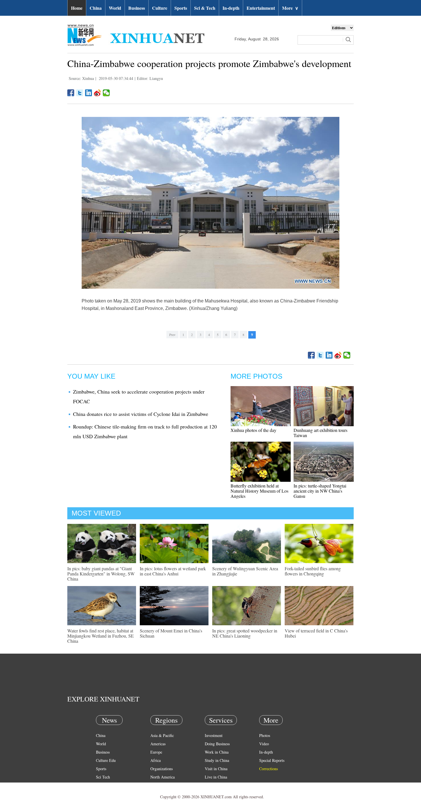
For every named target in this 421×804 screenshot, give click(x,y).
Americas (158, 743)
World (115, 8)
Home (76, 8)
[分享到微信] (106, 92)
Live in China (216, 777)
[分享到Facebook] (70, 92)
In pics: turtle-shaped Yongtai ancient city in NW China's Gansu (320, 491)
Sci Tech (103, 777)
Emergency (214, 785)
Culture (159, 8)
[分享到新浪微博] (97, 92)
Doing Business (217, 743)
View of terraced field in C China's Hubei (316, 633)
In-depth (231, 8)
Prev (172, 334)
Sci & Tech (204, 8)
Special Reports (271, 760)
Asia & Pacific (162, 735)
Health (101, 785)
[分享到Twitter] (79, 92)
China (96, 8)
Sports (180, 8)
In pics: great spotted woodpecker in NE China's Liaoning (244, 633)
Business (136, 8)
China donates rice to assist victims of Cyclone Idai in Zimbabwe (140, 413)
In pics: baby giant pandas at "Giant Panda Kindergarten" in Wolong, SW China (101, 573)
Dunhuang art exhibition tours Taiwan (320, 432)
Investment (214, 735)
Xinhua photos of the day (253, 430)
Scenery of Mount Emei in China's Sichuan (171, 633)
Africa (155, 760)
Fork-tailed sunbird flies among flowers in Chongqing (313, 571)
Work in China (217, 752)
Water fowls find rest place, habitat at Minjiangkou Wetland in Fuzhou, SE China (100, 636)
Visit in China (216, 768)
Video (264, 743)
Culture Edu (106, 760)
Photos (264, 735)
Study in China (217, 760)
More (290, 8)
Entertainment (261, 8)
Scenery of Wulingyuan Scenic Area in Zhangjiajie (245, 571)
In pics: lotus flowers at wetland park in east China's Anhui (173, 571)
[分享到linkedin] (88, 92)
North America (162, 777)
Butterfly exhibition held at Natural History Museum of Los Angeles (259, 491)
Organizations (161, 768)
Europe (156, 752)
